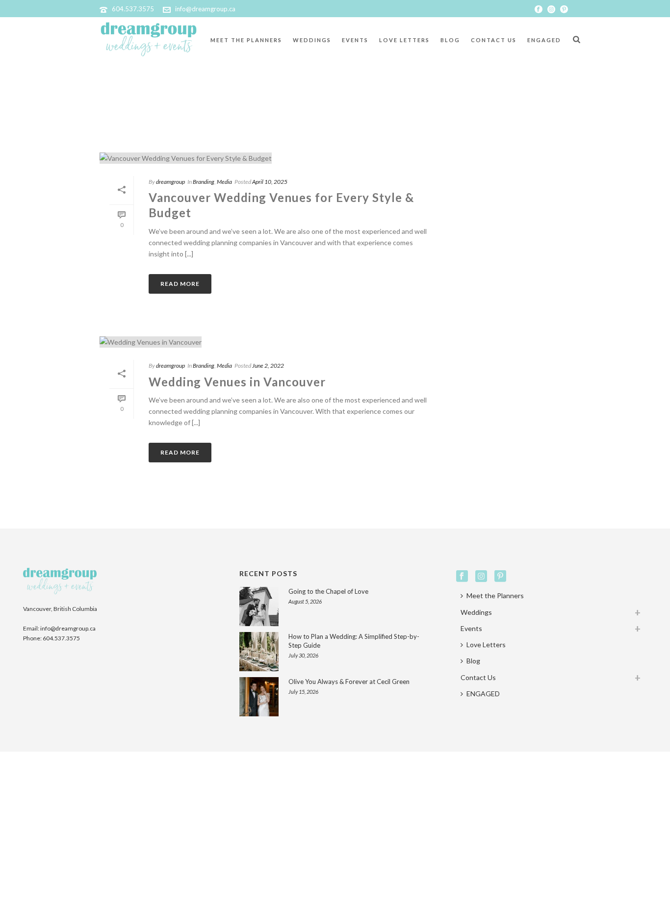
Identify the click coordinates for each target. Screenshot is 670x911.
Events (355, 40)
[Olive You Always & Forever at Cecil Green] (259, 696)
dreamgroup (170, 181)
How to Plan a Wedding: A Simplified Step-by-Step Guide (353, 641)
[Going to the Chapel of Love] (259, 606)
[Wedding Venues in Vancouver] (269, 341)
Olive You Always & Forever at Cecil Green (349, 681)
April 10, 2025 (269, 181)
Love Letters (404, 40)
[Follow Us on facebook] (462, 576)
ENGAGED (544, 40)
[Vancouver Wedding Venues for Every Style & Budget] (269, 158)
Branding (203, 181)
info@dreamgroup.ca (205, 9)
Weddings (312, 40)
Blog (450, 40)
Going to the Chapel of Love (328, 591)
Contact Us (493, 40)
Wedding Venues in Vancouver (237, 382)
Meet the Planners (246, 40)
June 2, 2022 (268, 365)
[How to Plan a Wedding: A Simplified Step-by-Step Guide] (259, 651)
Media (224, 181)
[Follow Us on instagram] (481, 576)
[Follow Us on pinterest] (500, 576)
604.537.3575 (133, 9)
